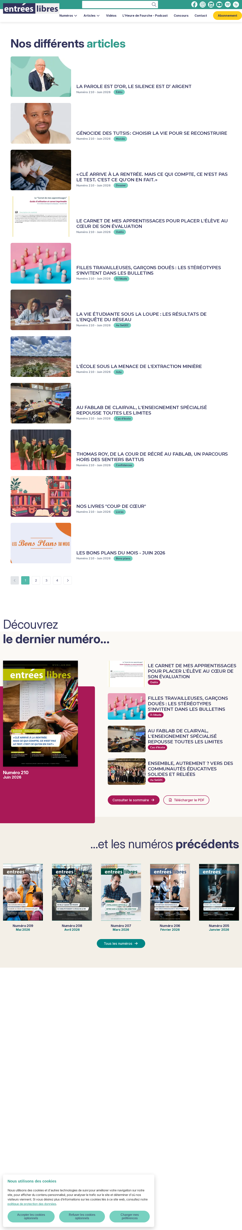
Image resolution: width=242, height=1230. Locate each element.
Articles (89, 15)
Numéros (66, 15)
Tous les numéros (118, 943)
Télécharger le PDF (189, 800)
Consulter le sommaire (130, 800)
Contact (201, 15)
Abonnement (227, 15)
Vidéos (111, 15)
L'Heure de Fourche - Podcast (145, 15)
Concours (181, 15)
